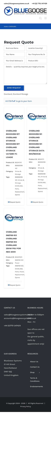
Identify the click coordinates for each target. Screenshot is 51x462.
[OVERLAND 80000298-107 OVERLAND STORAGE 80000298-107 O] (14, 117)
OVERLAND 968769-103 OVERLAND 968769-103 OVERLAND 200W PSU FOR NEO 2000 (13, 242)
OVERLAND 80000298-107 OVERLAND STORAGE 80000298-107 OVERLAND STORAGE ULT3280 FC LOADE (13, 144)
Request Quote (15, 202)
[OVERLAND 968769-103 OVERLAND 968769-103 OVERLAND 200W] (14, 218)
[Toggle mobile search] (40, 18)
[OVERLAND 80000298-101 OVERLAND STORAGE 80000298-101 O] (37, 117)
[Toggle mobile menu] (45, 18)
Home (6, 26)
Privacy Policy (25, 406)
